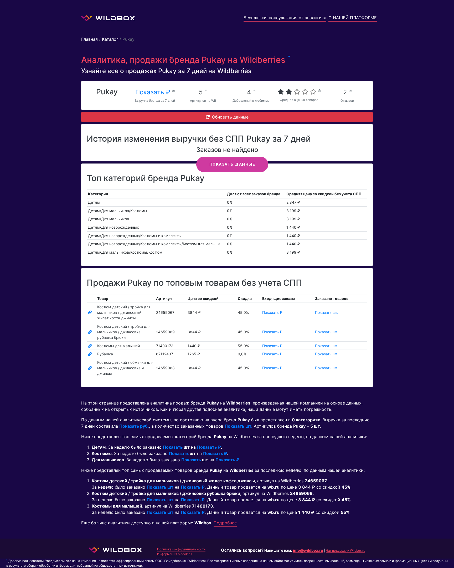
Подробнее (225, 522)
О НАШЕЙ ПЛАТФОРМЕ (352, 17)
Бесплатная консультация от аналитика (285, 17)
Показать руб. (134, 426)
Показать (173, 447)
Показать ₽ (153, 92)
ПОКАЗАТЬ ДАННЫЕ (232, 164)
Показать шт (160, 487)
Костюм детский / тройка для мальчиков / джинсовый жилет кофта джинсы (124, 312)
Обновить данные (230, 117)
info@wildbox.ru (308, 550)
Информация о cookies (174, 554)
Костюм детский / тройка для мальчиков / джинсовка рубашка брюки (124, 332)
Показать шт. (326, 312)
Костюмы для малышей (118, 346)
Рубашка (105, 354)
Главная (89, 39)
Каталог (110, 39)
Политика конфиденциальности (181, 549)
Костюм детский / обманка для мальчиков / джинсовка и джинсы (125, 368)
